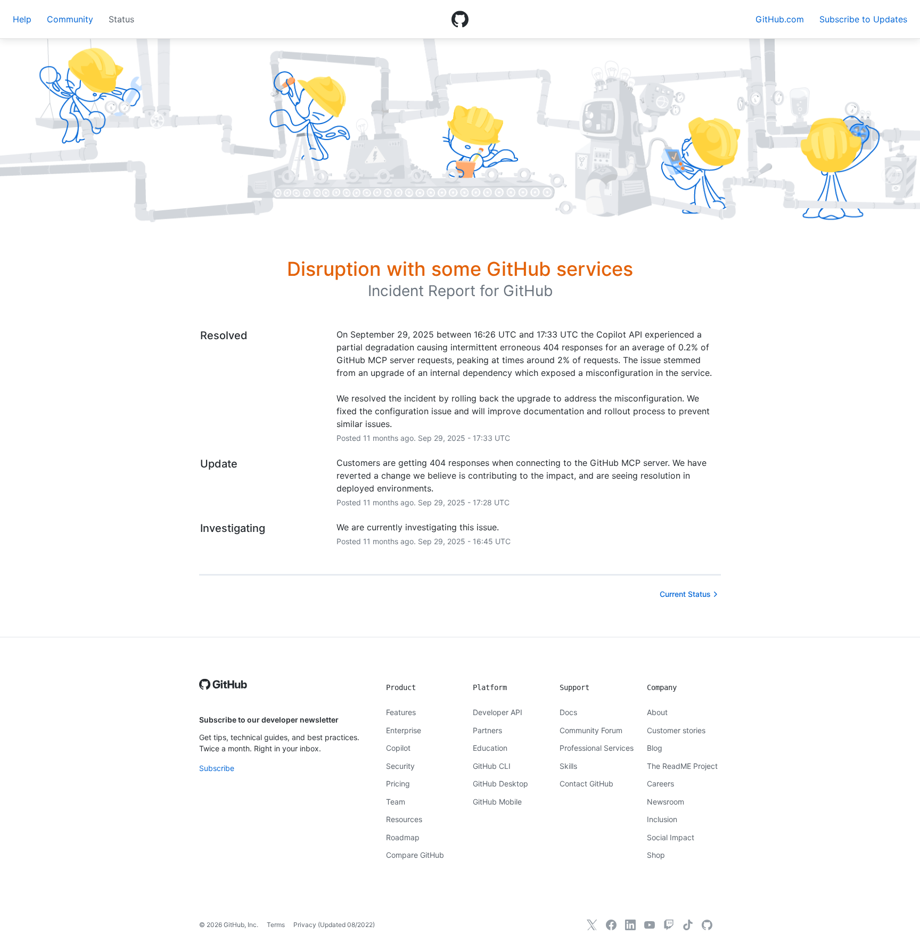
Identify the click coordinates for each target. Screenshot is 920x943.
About (657, 712)
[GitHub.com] (707, 925)
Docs (568, 712)
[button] (863, 19)
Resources (404, 819)
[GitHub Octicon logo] (460, 19)
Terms (276, 925)
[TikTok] (688, 925)
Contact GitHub (586, 783)
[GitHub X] (592, 925)
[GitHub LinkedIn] (630, 925)
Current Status (685, 593)
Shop (656, 854)
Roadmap (403, 837)
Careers (660, 783)
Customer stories (676, 730)
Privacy (304, 925)
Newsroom (665, 801)
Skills (568, 765)
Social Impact (670, 837)
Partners (487, 730)
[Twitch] (668, 925)
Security (400, 765)
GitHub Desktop (500, 783)
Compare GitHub (415, 854)
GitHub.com (779, 19)
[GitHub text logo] (223, 689)
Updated (346, 925)
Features (401, 712)
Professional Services (597, 747)
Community (70, 19)
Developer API (497, 712)
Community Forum (591, 730)
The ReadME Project (682, 765)
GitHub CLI (492, 765)
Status (121, 19)
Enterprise (403, 730)
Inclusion (662, 819)
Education (490, 747)
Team (395, 801)
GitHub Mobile (497, 801)
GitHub (528, 291)
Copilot (398, 747)
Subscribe (216, 768)
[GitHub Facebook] (611, 925)
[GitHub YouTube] (649, 925)
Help (22, 19)
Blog (654, 747)
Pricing (398, 783)
